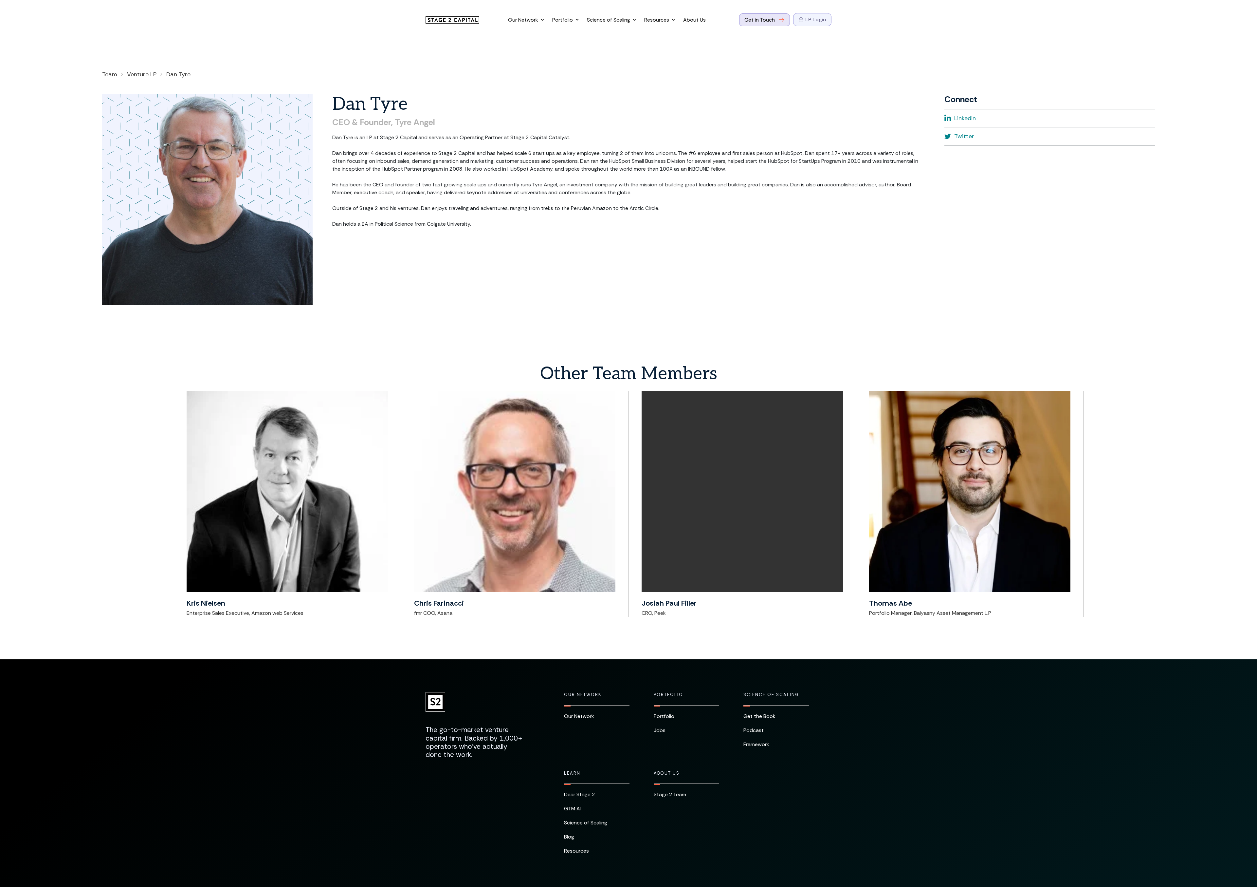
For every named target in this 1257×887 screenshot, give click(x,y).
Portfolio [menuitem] (668, 694)
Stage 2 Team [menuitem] (670, 794)
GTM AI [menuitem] (572, 808)
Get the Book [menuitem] (759, 716)
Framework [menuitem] (756, 744)
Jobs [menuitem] (659, 730)
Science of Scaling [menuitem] (771, 694)
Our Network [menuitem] (582, 694)
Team (109, 74)
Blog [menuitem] (569, 836)
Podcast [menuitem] (753, 730)
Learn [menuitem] (572, 773)
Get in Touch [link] (759, 19)
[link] (452, 19)
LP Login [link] (815, 19)
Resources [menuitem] (576, 850)
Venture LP (141, 74)
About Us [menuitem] (667, 773)
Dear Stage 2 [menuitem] (579, 794)
